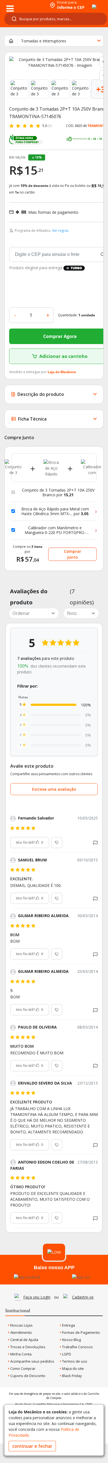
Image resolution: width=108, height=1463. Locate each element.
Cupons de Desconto (27, 1375)
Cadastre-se (83, 1297)
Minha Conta (20, 1354)
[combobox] (55, 19)
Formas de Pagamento (80, 1332)
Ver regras (60, 230)
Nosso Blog (71, 1339)
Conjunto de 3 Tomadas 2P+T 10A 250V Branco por (58, 492)
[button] (95, 842)
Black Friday (71, 1375)
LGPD (66, 1354)
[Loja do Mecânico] (24, 5)
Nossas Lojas (21, 1325)
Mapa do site (72, 1368)
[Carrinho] (89, 3)
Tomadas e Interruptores (43, 41)
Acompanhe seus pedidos (31, 1361)
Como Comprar (22, 1368)
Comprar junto (72, 554)
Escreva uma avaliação (54, 789)
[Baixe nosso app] (27, 1277)
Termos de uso (74, 1361)
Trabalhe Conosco (77, 1346)
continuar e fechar (32, 1446)
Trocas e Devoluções (27, 1346)
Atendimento (20, 1332)
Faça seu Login (36, 1297)
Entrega (68, 1325)
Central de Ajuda (23, 1339)
